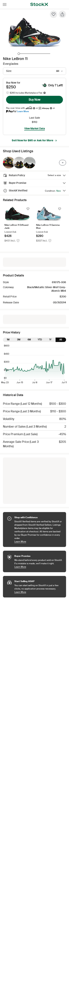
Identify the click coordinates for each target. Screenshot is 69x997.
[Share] (62, 14)
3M (18, 339)
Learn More (23, 111)
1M (8, 339)
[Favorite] (53, 14)
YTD (40, 339)
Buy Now (34, 100)
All (60, 339)
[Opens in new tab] (34, 108)
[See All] (62, 162)
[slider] (19, 54)
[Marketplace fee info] (44, 92)
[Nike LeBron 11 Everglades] (8, 163)
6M (29, 339)
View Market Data (34, 128)
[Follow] (28, 209)
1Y (50, 339)
